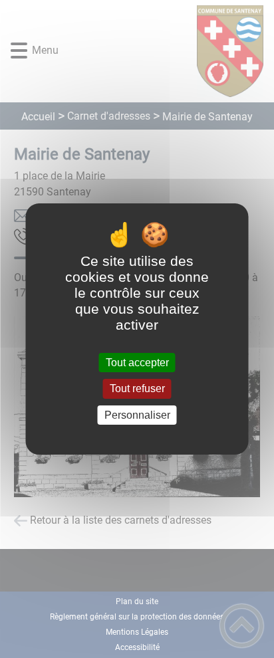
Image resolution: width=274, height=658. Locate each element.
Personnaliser (137, 415)
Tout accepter (137, 362)
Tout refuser (137, 389)
